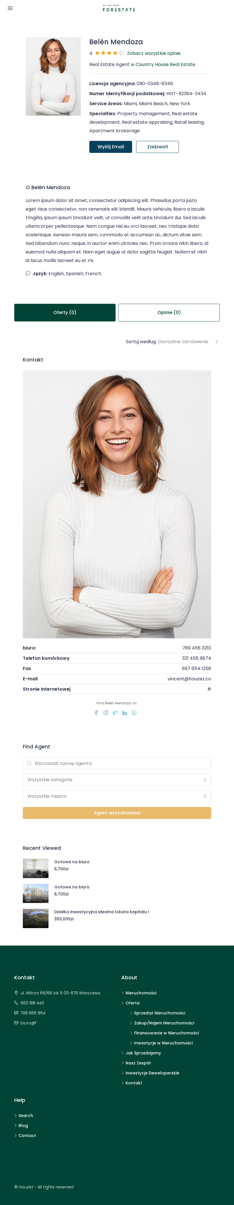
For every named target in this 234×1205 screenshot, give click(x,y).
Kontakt (134, 1083)
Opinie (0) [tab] (169, 312)
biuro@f (28, 1023)
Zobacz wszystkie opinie (154, 53)
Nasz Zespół (138, 1063)
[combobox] (188, 342)
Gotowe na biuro (72, 862)
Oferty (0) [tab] (64, 312)
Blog (23, 1125)
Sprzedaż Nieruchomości (159, 1013)
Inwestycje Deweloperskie (152, 1073)
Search (26, 1115)
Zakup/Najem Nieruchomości (164, 1023)
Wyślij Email (111, 146)
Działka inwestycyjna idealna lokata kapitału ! (101, 912)
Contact (27, 1135)
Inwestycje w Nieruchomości (163, 1043)
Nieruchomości (141, 993)
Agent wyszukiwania (117, 813)
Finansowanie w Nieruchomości (166, 1033)
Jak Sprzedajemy (143, 1053)
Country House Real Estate (165, 64)
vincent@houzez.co (189, 679)
